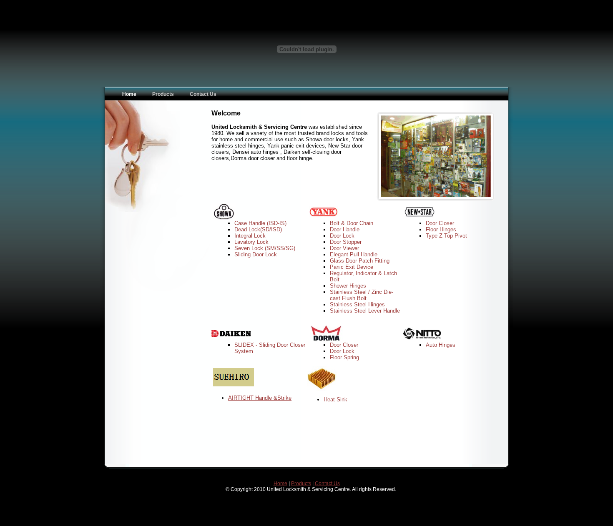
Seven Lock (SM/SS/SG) (264, 248)
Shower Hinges (348, 286)
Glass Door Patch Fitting (359, 261)
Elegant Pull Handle (353, 254)
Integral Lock (250, 236)
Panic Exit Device (351, 267)
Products (301, 483)
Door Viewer (344, 248)
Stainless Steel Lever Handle (365, 311)
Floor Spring (344, 357)
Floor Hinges (441, 229)
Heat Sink (335, 399)
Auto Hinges (440, 345)
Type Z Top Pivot (446, 236)
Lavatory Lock (251, 242)
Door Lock (342, 236)
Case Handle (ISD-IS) (260, 223)
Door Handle (344, 229)
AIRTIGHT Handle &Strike (259, 398)
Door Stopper (346, 242)
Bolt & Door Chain (351, 223)
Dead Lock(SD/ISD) (258, 229)
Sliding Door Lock (255, 254)
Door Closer (440, 223)
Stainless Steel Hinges (357, 304)
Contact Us (327, 483)
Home (280, 483)
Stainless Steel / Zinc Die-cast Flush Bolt (361, 295)
